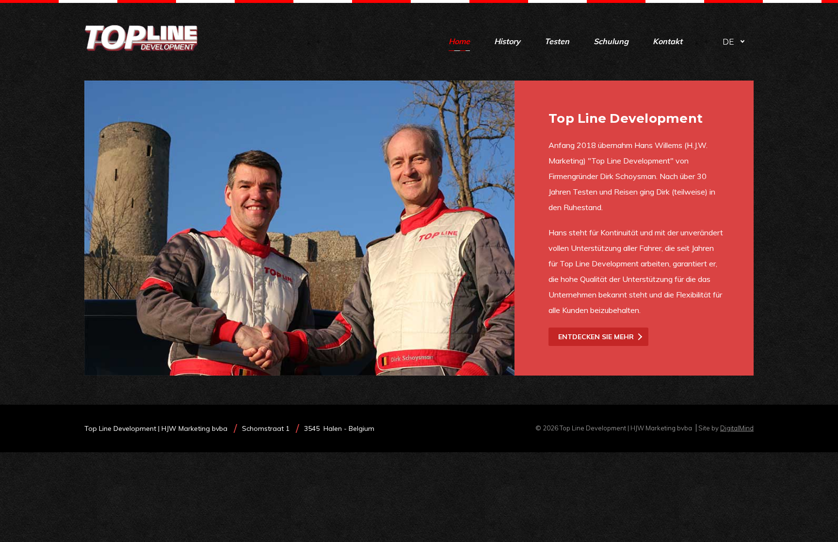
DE (728, 42)
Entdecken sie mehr (596, 336)
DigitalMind (737, 428)
